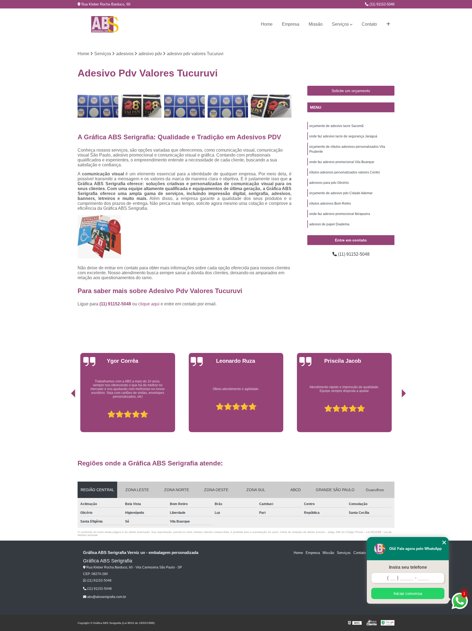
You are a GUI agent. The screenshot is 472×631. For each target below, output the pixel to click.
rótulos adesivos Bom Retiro (330, 203)
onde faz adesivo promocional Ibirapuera (339, 214)
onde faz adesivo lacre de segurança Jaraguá (343, 136)
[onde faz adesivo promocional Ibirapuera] (141, 106)
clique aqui (149, 304)
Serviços (340, 24)
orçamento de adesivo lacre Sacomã (336, 126)
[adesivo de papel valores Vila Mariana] (184, 106)
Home (267, 24)
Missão (316, 24)
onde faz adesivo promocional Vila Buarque (341, 162)
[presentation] (65, 414)
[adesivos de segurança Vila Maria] (228, 106)
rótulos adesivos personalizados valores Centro (344, 172)
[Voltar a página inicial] (105, 24)
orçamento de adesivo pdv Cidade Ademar (341, 193)
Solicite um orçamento (351, 91)
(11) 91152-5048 (381, 4)
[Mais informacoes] (388, 24)
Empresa (290, 24)
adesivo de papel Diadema (329, 224)
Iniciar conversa (408, 593)
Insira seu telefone (408, 567)
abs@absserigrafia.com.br (106, 597)
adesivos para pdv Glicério (329, 183)
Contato (369, 24)
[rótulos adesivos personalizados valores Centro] (98, 106)
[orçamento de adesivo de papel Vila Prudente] (271, 106)
